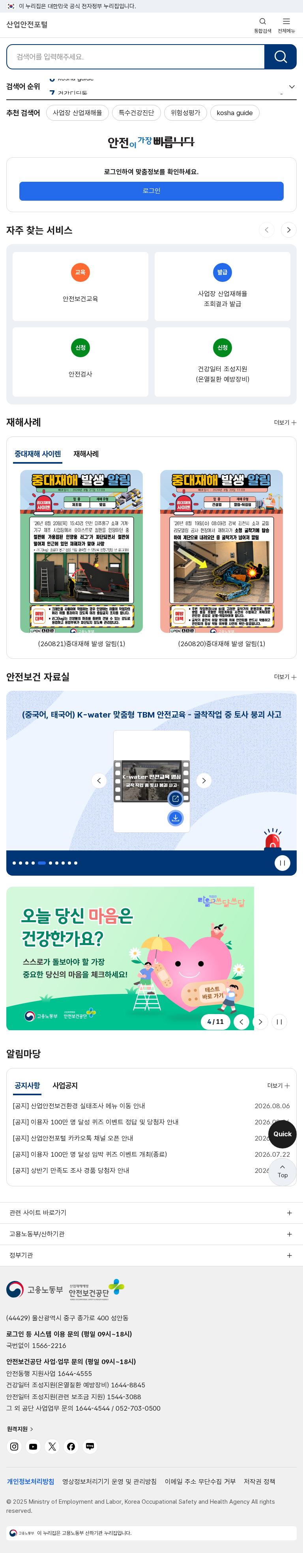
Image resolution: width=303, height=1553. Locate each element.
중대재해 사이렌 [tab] (38, 456)
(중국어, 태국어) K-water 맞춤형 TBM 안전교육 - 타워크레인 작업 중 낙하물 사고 (151, 715)
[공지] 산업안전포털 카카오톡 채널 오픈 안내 (73, 1138)
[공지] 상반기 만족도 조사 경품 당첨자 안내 (71, 1171)
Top (282, 1175)
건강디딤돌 (73, 86)
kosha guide (235, 113)
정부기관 (21, 1255)
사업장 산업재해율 (77, 113)
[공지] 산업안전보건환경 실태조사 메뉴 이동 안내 (79, 1106)
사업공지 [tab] (65, 1085)
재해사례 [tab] (86, 454)
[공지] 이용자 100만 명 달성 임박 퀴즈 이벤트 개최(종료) (90, 1154)
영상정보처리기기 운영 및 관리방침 (109, 1482)
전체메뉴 (286, 31)
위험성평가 (185, 113)
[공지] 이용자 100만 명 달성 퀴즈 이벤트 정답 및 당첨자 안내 (96, 1122)
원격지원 (17, 1429)
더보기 (282, 423)
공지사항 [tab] (28, 1088)
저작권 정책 (259, 1482)
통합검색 (262, 31)
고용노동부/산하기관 (37, 1234)
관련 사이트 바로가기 (38, 1213)
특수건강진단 (136, 113)
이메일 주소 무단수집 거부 (200, 1482)
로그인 (152, 191)
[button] (267, 230)
